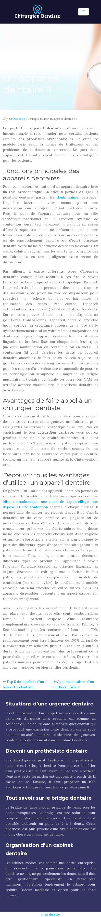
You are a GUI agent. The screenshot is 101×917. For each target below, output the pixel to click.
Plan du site (50, 914)
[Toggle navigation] (83, 12)
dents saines (67, 197)
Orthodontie (17, 118)
